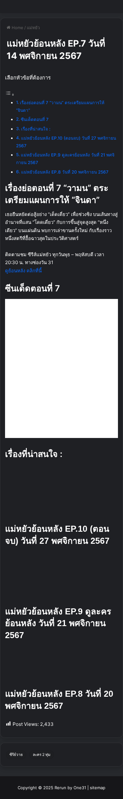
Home (16, 27)
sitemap (97, 787)
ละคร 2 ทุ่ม (41, 754)
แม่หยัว (33, 27)
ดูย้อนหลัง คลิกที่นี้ (23, 271)
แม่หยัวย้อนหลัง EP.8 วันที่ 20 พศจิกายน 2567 (64, 171)
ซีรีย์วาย (16, 754)
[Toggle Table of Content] (10, 95)
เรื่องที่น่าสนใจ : (35, 128)
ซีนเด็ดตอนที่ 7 (35, 119)
